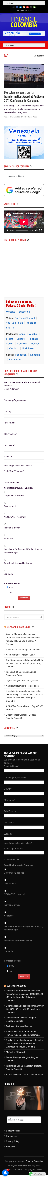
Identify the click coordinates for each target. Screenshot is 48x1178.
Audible (33, 334)
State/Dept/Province (14, 471)
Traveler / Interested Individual (18, 563)
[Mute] (36, 230)
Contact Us (11, 1135)
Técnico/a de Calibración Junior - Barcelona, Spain (21, 673)
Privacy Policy (12, 1141)
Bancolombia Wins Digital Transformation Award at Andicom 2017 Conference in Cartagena (24, 96)
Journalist (8, 573)
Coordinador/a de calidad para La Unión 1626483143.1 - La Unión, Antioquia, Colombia (25, 663)
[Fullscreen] (40, 230)
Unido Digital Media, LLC (24, 10)
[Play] (7, 230)
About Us (10, 1146)
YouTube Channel (25, 318)
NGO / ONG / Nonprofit (14, 516)
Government (10, 506)
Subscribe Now (13, 1130)
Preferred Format (12, 583)
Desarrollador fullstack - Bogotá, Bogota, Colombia (21, 716)
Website (10, 311)
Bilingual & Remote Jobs (19, 626)
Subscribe (24, 311)
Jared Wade (32, 117)
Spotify (21, 338)
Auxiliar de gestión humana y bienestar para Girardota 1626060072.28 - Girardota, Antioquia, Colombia (24, 1043)
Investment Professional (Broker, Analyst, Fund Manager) (23, 550)
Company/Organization (15, 400)
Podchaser (28, 348)
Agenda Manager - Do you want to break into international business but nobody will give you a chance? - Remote (23, 639)
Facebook (21, 354)
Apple (22, 334)
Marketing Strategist (15, 1051)
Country (8, 411)
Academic (8, 538)
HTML (11, 587)
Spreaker (22, 343)
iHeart (9, 338)
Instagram (15, 359)
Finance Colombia (34, 1161)
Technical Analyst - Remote (19, 1026)
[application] (24, 221)
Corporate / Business (14, 495)
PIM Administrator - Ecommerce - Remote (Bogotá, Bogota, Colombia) (23, 1033)
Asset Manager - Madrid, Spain (20, 654)
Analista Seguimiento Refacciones (22, 685)
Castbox (14, 348)
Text (10, 592)
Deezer (35, 343)
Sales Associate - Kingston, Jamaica (23, 649)
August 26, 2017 (18, 117)
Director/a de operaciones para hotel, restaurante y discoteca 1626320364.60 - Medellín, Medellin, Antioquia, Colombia (24, 695)
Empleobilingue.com (16, 985)
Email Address (11, 388)
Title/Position (10, 433)
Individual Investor (12, 527)
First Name (9, 422)
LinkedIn (35, 354)
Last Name (9, 445)
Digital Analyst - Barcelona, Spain (22, 680)
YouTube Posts (14, 322)
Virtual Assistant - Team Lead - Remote (24, 1074)
